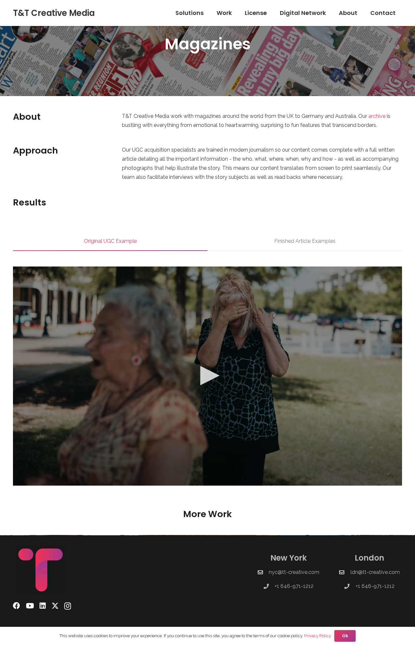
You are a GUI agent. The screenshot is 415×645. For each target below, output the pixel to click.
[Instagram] (67, 606)
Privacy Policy (317, 635)
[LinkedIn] (43, 605)
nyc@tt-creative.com (294, 572)
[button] (207, 13)
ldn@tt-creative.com (375, 572)
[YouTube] (30, 605)
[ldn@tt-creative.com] (344, 572)
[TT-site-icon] (47, 570)
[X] (55, 606)
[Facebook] (16, 605)
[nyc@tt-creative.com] (263, 572)
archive (376, 116)
